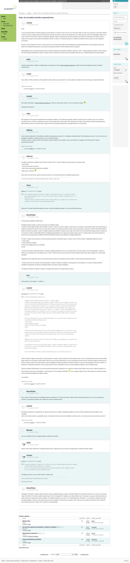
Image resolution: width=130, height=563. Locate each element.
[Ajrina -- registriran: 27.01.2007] (23, 186)
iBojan (23, 522)
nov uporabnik (117, 37)
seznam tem (116, 54)
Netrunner (24, 528)
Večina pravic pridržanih (13, 560)
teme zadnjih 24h (8, 25)
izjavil (39, 191)
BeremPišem (31, 215)
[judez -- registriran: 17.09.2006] (23, 60)
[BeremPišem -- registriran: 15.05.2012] (23, 216)
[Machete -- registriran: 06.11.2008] (23, 431)
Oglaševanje (33, 560)
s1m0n (29, 74)
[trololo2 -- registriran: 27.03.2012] (23, 24)
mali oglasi (6, 23)
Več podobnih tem (24, 547)
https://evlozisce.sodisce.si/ (68, 65)
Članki (3, 28)
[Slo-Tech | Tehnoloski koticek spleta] (10, 8)
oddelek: (53, 554)
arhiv (4, 18)
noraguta (94, 527)
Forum (3, 21)
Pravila (3, 560)
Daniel (93, 533)
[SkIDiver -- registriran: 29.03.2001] (23, 131)
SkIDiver (29, 130)
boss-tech (94, 539)
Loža (29, 524)
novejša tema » (85, 554)
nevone (24, 534)
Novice (3, 16)
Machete (29, 430)
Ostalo (3, 37)
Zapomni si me (119, 25)
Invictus (29, 455)
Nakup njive (26, 521)
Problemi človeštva (33, 536)
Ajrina (29, 185)
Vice (28, 275)
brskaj (4, 33)
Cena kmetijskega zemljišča (31, 539)
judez (28, 59)
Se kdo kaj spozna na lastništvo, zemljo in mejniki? (39, 527)
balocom (30, 156)
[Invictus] (23, 456)
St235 (28, 443)
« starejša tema (44, 554)
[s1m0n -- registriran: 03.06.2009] (23, 75)
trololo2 (29, 23)
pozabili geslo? (117, 39)
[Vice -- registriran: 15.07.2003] (23, 276)
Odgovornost (24, 560)
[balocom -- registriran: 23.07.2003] (23, 157)
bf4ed (93, 521)
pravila (5, 39)
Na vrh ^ (126, 560)
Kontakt (40, 560)
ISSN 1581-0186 (48, 560)
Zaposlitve (4, 31)
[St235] (23, 444)
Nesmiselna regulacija (29, 533)
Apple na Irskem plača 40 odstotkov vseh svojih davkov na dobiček (43, 1)
